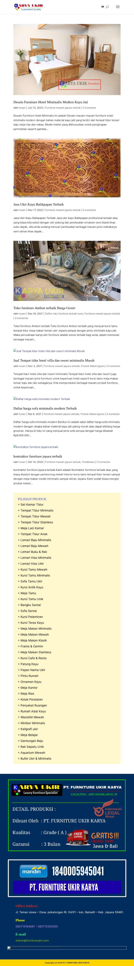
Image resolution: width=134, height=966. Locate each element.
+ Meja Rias (26, 693)
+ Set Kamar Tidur (30, 504)
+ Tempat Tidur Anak (32, 534)
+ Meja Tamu (27, 593)
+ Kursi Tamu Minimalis (34, 575)
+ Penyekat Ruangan (32, 705)
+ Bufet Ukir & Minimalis (34, 758)
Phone (20, 920)
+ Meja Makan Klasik (32, 640)
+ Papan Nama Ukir (31, 670)
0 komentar (89, 107)
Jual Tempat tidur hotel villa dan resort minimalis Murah (53, 360)
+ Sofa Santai (27, 611)
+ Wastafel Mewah (31, 717)
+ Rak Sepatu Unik (31, 746)
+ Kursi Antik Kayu (30, 587)
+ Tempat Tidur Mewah (34, 516)
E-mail (21, 934)
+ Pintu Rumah (28, 676)
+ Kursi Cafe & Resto (32, 658)
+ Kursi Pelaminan (30, 617)
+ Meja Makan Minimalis (35, 628)
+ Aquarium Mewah (31, 752)
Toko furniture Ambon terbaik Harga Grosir (44, 308)
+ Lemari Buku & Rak (32, 552)
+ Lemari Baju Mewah (33, 546)
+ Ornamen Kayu (29, 681)
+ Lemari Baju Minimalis (34, 540)
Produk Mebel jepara (93, 366)
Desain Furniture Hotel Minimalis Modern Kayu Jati (50, 102)
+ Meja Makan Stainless (34, 652)
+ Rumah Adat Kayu (32, 711)
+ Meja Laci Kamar (31, 528)
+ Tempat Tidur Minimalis (35, 510)
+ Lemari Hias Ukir (31, 563)
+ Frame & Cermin (30, 646)
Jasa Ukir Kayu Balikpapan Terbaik (38, 204)
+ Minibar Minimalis (31, 723)
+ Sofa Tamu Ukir (30, 581)
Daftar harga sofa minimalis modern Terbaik (45, 408)
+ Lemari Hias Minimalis (34, 557)
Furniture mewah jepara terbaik (63, 107)
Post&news (88, 461)
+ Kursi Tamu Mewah (32, 569)
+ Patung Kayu (28, 664)
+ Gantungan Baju (30, 741)
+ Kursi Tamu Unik (30, 599)
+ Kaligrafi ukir (28, 729)
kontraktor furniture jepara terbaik (37, 456)
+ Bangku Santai (29, 605)
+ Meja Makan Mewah (33, 634)
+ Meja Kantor (28, 687)
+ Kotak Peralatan (30, 699)
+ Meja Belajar (28, 735)
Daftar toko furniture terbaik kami (64, 313)
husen (22, 107)
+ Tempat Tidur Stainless (35, 522)
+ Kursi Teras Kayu (31, 622)
